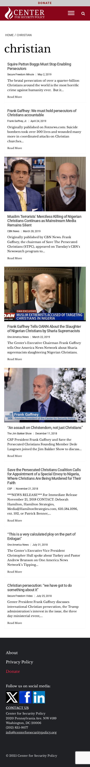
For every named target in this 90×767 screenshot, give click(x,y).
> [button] (83, 13)
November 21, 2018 (27, 488)
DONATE (45, 3)
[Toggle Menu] (71, 13)
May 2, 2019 (44, 74)
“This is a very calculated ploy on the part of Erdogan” (41, 536)
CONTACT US (17, 708)
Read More (14, 96)
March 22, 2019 (41, 337)
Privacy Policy (19, 662)
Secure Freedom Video (20, 596)
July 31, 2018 (40, 544)
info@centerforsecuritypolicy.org (31, 732)
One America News (18, 337)
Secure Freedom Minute (20, 74)
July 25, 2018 (44, 596)
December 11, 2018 (46, 433)
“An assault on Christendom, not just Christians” (45, 427)
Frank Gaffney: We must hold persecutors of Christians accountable (41, 112)
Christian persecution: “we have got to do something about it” (39, 587)
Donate (13, 671)
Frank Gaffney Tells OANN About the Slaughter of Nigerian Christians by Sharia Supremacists (44, 328)
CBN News (13, 231)
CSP (9, 488)
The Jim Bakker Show (19, 433)
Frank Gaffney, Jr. (17, 121)
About (12, 653)
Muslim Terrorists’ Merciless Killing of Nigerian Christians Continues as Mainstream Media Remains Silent (44, 220)
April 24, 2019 (38, 121)
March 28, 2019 (32, 231)
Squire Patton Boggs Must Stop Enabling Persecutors (39, 66)
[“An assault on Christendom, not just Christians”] (45, 395)
